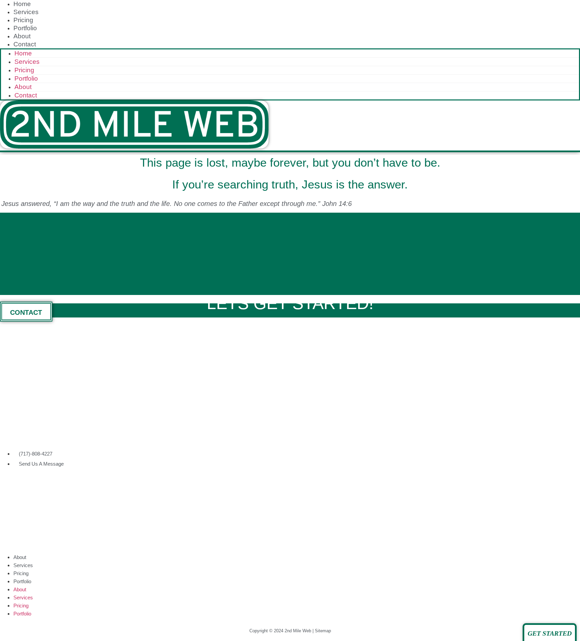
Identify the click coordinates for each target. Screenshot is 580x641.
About (22, 36)
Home (22, 3)
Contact (24, 44)
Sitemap (323, 630)
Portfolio (25, 28)
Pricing (23, 20)
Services (26, 11)
